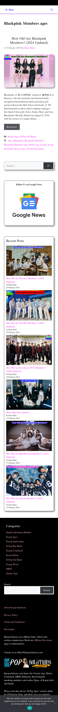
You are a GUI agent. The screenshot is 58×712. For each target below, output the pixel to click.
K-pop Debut (12, 555)
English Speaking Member (18, 532)
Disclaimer (9, 629)
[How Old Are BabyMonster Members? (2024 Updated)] (29, 436)
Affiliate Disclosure (43, 640)
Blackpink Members (34, 140)
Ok (29, 708)
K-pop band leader (15, 541)
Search (7, 584)
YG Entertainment (35, 148)
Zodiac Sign (12, 573)
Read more (12, 126)
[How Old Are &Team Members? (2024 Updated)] (29, 481)
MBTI (9, 568)
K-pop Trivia (12, 564)
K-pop (44, 144)
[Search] (48, 165)
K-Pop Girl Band (28, 136)
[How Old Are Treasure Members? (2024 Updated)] (29, 261)
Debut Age (34, 144)
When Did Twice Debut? (17, 412)
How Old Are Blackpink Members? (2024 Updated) (29, 40)
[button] (51, 10)
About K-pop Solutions (15, 607)
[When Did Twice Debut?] (29, 395)
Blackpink (18, 140)
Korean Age (19, 148)
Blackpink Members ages (16, 144)
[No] (54, 703)
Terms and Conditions (14, 621)
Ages (10, 140)
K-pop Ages (13, 136)
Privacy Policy (11, 615)
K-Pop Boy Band (14, 546)
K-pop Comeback (14, 550)
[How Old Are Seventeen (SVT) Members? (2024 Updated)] (29, 350)
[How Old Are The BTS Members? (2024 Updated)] (29, 305)
